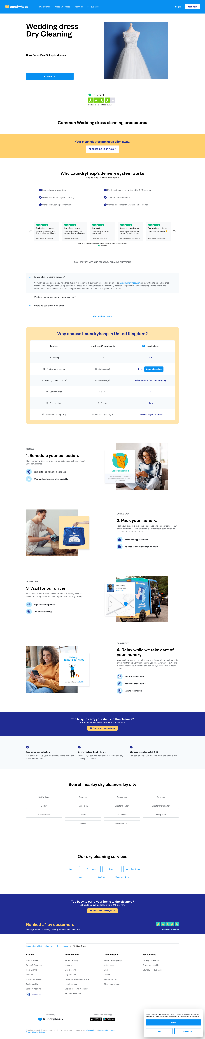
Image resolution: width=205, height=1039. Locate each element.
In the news (109, 965)
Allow (173, 1022)
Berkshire (83, 797)
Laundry (68, 965)
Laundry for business (152, 970)
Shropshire (161, 814)
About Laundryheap (113, 960)
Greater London (122, 806)
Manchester (122, 814)
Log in (178, 7)
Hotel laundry (71, 984)
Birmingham (122, 797)
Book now (192, 7)
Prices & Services (62, 7)
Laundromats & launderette (77, 979)
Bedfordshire (44, 797)
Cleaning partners (112, 984)
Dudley (44, 806)
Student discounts (73, 993)
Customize (187, 1031)
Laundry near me (33, 989)
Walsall (83, 823)
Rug (70, 869)
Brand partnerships (151, 965)
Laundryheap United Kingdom (39, 946)
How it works (44, 7)
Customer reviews (34, 979)
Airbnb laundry (71, 960)
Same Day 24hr (122, 877)
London (83, 814)
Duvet (112, 869)
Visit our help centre (102, 316)
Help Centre (31, 970)
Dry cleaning (62, 946)
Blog (106, 970)
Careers (107, 974)
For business (93, 7)
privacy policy (91, 1030)
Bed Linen (91, 869)
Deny (159, 1031)
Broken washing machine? (76, 989)
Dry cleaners (70, 974)
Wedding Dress (133, 869)
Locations (30, 974)
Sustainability (32, 984)
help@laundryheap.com (130, 283)
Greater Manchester (161, 806)
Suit (80, 877)
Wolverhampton (122, 823)
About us (79, 7)
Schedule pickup (154, 369)
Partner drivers (110, 979)
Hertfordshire (44, 814)
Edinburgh (83, 806)
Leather (101, 877)
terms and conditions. (107, 1030)
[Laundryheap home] (16, 7)
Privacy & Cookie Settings (35, 1032)
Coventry (161, 797)
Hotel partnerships (151, 960)
